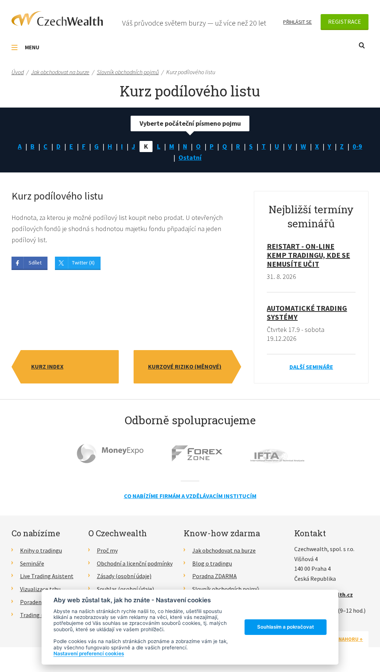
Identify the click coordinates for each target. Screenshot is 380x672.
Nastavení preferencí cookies (88, 653)
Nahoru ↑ (350, 639)
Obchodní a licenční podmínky (135, 563)
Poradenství (35, 602)
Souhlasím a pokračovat (285, 627)
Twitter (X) (83, 262)
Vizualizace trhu (40, 589)
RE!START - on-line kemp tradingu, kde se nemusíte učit (308, 255)
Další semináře (311, 366)
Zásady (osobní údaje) (124, 576)
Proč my (107, 550)
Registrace (344, 21)
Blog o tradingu (212, 563)
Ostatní (190, 157)
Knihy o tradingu (41, 550)
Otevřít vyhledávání (362, 45)
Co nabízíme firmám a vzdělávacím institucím (190, 496)
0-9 (357, 146)
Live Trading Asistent (46, 576)
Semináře (32, 563)
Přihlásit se (297, 22)
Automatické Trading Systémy (307, 312)
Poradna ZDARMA (214, 576)
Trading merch (38, 615)
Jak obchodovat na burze (224, 550)
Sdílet (35, 262)
